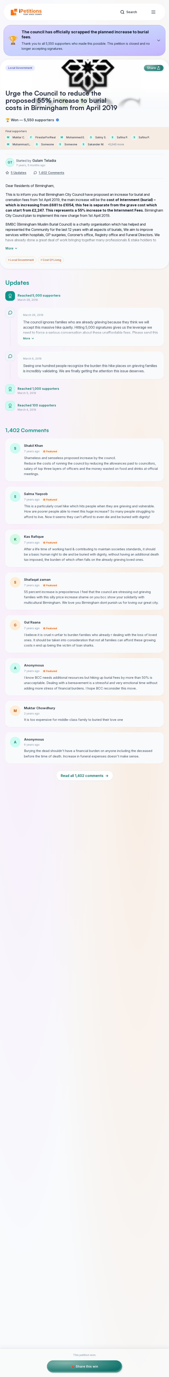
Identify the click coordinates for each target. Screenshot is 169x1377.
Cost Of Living (50, 260)
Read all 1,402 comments (84, 775)
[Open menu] (153, 12)
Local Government (20, 67)
